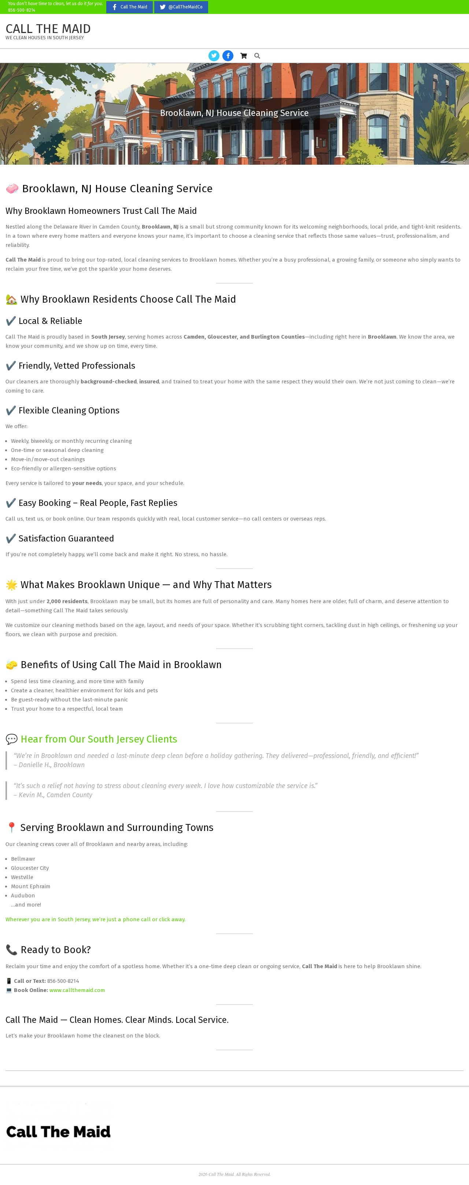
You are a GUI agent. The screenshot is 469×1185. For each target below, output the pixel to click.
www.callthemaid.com (77, 990)
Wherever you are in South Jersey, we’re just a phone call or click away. (95, 919)
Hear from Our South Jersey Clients (99, 739)
